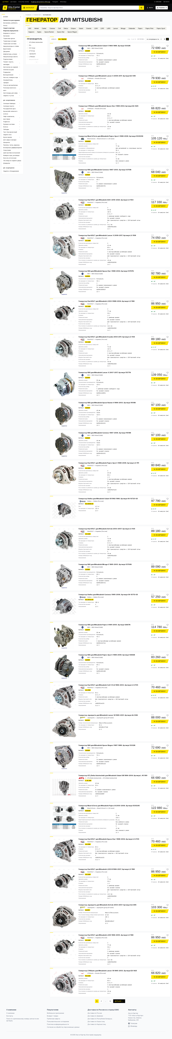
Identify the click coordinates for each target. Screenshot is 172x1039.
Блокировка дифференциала (12, 147)
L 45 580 (88, 780)
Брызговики (7, 49)
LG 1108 (87, 240)
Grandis (88, 28)
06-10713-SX (89, 599)
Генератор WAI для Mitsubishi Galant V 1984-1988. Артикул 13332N (104, 46)
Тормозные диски (9, 38)
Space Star (60, 32)
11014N (87, 407)
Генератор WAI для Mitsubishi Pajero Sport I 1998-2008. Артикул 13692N (107, 655)
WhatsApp (63, 1)
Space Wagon (72, 32)
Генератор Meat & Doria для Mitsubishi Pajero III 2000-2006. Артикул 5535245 (109, 806)
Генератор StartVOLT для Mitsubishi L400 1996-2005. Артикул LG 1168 (106, 935)
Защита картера (9, 28)
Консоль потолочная (9, 158)
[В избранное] (168, 46)
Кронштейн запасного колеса (10, 112)
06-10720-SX (89, 503)
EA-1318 (87, 81)
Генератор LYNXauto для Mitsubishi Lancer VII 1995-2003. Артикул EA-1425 (108, 971)
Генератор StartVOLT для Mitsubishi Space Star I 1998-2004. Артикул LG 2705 (109, 839)
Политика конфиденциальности (58, 1024)
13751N (87, 174)
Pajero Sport (161, 28)
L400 (108, 28)
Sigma (39, 32)
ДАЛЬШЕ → (119, 1001)
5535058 (87, 141)
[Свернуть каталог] (21, 17)
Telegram (55, 1)
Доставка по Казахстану (96, 1021)
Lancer (115, 28)
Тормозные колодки (9, 41)
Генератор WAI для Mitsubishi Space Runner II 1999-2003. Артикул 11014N (107, 403)
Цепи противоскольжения (11, 153)
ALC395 (87, 910)
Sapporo (31, 32)
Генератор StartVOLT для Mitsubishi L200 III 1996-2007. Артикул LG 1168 (107, 869)
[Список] (167, 39)
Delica (66, 28)
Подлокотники (7, 59)
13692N (87, 660)
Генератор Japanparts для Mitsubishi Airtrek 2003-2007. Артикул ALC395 (107, 905)
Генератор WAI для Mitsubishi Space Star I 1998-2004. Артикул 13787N (106, 271)
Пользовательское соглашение (58, 1021)
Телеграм (133, 1023)
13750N (87, 569)
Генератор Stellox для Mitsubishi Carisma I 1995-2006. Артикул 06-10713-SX (108, 594)
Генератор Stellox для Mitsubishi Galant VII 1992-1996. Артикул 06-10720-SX (108, 499)
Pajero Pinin (149, 28)
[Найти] (141, 8)
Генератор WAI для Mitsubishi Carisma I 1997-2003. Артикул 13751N (105, 170)
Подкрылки (6, 72)
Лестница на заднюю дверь (12, 160)
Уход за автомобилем (10, 85)
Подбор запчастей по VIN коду (40, 1)
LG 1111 (87, 468)
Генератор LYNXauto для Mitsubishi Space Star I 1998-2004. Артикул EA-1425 (108, 106)
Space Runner (49, 32)
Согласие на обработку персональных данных (63, 1027)
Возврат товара (52, 1016)
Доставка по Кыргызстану (97, 1024)
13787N (87, 276)
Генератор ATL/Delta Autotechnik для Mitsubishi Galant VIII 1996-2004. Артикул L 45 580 (113, 775)
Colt (59, 28)
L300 (102, 28)
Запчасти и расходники (11, 20)
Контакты (166, 2)
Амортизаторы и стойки (11, 46)
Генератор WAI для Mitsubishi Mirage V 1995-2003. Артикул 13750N (105, 564)
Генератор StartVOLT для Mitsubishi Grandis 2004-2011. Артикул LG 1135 (107, 337)
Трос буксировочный (10, 132)
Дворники (6, 51)
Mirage (123, 28)
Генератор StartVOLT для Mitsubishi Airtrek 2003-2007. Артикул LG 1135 (107, 529)
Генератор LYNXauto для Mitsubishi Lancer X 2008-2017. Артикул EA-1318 (107, 76)
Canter (44, 28)
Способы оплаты (23, 1)
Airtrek (36, 28)
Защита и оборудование (11, 171)
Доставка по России (95, 1013)
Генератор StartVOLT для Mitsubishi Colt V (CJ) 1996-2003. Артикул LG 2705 (108, 685)
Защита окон (7, 134)
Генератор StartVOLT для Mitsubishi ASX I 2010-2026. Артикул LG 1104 (106, 200)
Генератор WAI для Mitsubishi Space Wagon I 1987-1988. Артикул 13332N (107, 745)
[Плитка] (164, 39)
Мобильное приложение (55, 1013)
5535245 (87, 810)
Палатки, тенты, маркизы (11, 145)
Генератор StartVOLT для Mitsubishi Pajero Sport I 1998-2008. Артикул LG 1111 (109, 463)
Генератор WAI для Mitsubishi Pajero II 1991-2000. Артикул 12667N (104, 625)
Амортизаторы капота (10, 56)
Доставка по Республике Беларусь (100, 1019)
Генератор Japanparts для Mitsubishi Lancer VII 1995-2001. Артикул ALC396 (108, 715)
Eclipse (73, 28)
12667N (87, 629)
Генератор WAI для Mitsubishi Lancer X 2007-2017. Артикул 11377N (105, 372)
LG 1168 (87, 306)
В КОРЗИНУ (161, 52)
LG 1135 (87, 342)
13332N (87, 51)
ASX (29, 28)
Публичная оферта (53, 1019)
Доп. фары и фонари (9, 140)
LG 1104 (87, 205)
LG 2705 (87, 690)
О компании (157, 2)
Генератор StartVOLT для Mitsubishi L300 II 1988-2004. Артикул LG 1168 (106, 301)
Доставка (13, 1)
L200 (96, 28)
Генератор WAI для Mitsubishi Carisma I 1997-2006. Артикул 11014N (105, 433)
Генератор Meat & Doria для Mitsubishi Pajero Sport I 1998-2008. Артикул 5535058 (111, 136)
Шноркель (6, 142)
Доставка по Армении (95, 1016)
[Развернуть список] (36, 62)
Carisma (52, 28)
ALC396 (87, 720)
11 (110, 1001)
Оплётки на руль (8, 69)
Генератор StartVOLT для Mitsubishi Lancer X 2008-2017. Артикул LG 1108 (107, 235)
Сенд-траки (7, 150)
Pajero (140, 28)
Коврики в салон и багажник (9, 34)
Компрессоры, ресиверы (11, 155)
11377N (87, 377)
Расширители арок (9, 108)
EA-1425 (87, 111)
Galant (81, 28)
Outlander (132, 28)
